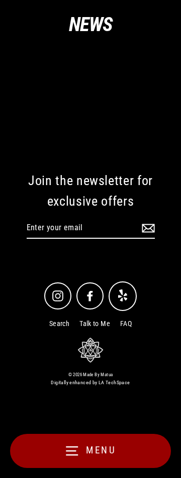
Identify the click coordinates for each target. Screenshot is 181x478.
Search (59, 324)
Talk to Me (94, 324)
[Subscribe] (147, 228)
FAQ (126, 324)
